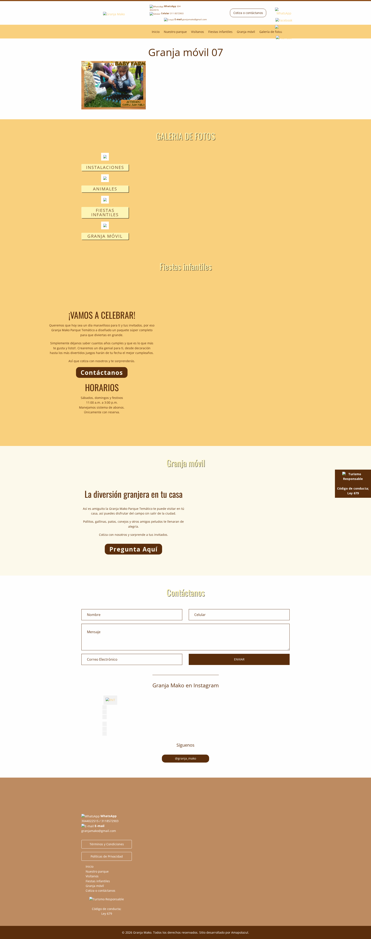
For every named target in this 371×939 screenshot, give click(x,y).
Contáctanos (102, 372)
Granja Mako (142, 932)
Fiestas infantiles (220, 32)
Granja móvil (246, 32)
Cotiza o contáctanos (248, 13)
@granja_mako (185, 758)
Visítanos (197, 32)
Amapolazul (239, 932)
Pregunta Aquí (133, 549)
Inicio (156, 32)
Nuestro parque (175, 32)
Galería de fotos (270, 32)
